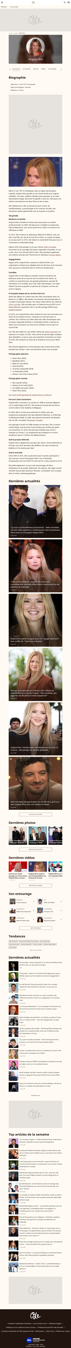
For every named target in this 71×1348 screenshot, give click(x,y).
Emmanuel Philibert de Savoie (28, 941)
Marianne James (49, 921)
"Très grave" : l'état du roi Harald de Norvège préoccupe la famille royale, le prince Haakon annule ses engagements (39, 974)
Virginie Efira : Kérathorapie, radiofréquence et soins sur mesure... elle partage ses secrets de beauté (34, 748)
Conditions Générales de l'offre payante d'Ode (17, 1331)
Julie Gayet (12, 947)
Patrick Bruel (13, 941)
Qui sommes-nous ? (40, 1324)
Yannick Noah (37, 944)
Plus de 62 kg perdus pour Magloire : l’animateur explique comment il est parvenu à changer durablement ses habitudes (39, 1219)
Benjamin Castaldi (35, 420)
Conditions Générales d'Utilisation (20, 1324)
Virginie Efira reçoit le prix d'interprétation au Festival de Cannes (37, 876)
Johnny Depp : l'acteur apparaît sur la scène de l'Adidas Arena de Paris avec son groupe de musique (40, 963)
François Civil (48, 912)
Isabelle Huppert (15, 310)
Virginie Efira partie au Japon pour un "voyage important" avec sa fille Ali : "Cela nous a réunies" (35, 639)
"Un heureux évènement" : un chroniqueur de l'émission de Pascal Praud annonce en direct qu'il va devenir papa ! (40, 1007)
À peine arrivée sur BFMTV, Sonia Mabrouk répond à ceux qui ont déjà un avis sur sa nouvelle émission (40, 1062)
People (15, 33)
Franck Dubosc (21, 902)
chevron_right (61, 69)
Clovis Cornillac (15, 304)
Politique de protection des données (50, 1327)
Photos (35, 69)
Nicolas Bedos (55, 255)
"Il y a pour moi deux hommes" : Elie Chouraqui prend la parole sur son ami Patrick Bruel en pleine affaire (38, 1041)
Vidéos (43, 69)
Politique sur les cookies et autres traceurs (21, 1327)
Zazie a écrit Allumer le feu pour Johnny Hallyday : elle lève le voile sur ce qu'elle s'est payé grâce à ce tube (40, 1084)
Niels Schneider (50, 247)
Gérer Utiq (50, 1331)
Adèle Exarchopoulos (23, 912)
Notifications (39, 1331)
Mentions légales (55, 1324)
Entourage (52, 69)
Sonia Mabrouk (44, 941)
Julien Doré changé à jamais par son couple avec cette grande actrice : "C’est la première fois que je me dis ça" (40, 1243)
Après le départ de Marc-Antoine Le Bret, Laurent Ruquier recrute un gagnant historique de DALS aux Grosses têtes (39, 1073)
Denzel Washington (50, 944)
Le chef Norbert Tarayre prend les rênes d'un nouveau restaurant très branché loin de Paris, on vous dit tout (38, 985)
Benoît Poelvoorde (22, 921)
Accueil (10, 33)
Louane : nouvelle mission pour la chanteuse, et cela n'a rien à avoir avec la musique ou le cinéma (40, 1052)
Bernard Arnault (14, 944)
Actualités (26, 69)
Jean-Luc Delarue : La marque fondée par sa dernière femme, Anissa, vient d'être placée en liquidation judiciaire (40, 1254)
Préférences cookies (63, 1331)
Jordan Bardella (26, 944)
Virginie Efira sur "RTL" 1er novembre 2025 (56, 875)
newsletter (68, 2)
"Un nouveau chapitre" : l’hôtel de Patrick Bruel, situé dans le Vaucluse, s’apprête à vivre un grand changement (40, 1140)
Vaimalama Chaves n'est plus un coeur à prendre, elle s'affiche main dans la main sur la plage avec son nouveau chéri (39, 997)
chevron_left (10, 69)
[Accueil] (34, 2)
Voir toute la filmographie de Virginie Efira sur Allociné (30, 395)
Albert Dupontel (51, 332)
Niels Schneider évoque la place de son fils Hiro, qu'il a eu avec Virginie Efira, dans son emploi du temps (35, 803)
